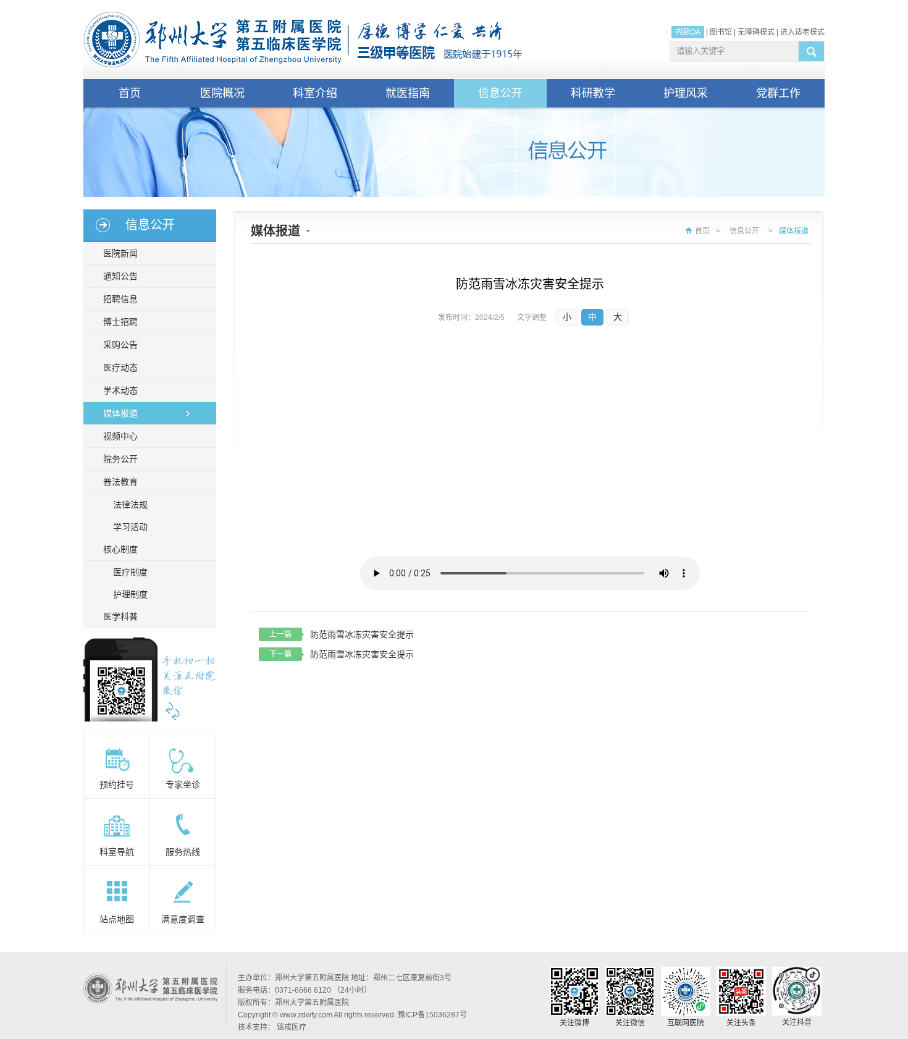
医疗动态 (120, 367)
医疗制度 (130, 572)
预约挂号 (116, 784)
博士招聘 (120, 322)
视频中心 (120, 436)
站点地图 (116, 919)
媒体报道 (120, 413)
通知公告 (120, 276)
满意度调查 (182, 919)
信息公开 (500, 93)
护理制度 (130, 594)
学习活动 (130, 527)
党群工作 (778, 93)
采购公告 (120, 345)
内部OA (687, 32)
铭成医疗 (291, 1027)
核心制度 (120, 549)
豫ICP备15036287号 (432, 1015)
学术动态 (120, 390)
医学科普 (120, 616)
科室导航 (116, 852)
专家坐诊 (183, 784)
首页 (130, 93)
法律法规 (130, 505)
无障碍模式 (756, 32)
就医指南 (407, 93)
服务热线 (183, 852)
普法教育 (120, 482)
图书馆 (721, 32)
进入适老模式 (802, 32)
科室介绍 (315, 93)
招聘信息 (120, 299)
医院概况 (222, 93)
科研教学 (593, 93)
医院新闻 (120, 253)
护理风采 (685, 93)
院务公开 (120, 459)
